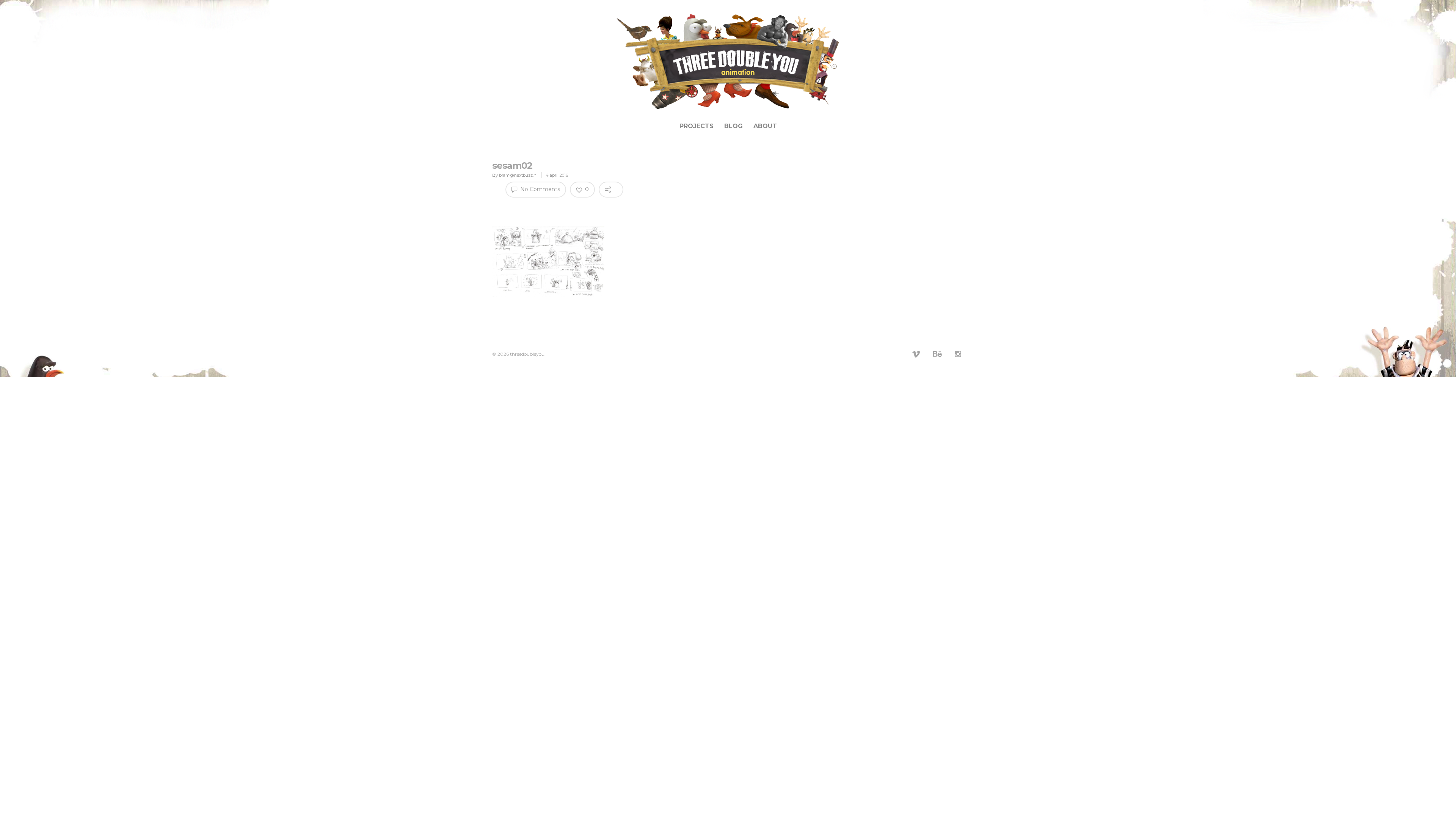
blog (733, 126)
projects (696, 126)
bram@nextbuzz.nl (518, 175)
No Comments (539, 189)
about (765, 126)
